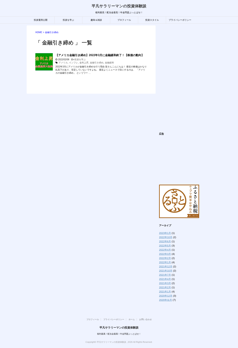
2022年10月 (165, 237)
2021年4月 (165, 279)
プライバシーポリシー (180, 20)
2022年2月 (165, 258)
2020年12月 (165, 295)
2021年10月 (165, 270)
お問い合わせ (145, 319)
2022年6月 (165, 241)
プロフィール (124, 20)
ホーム (132, 319)
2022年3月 (165, 254)
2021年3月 (165, 283)
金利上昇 (84, 62)
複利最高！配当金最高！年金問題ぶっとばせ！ (119, 334)
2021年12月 (165, 266)
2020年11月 (165, 300)
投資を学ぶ (68, 20)
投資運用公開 (40, 20)
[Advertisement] (185, 77)
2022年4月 (165, 249)
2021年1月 (165, 291)
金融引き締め (96, 62)
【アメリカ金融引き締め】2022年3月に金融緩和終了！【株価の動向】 (99, 55)
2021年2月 (165, 287)
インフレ (73, 62)
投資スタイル (152, 20)
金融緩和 (109, 62)
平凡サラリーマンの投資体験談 (119, 6)
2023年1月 (165, 233)
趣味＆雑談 (96, 20)
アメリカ (63, 62)
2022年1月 (165, 262)
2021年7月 (165, 274)
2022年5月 (165, 245)
